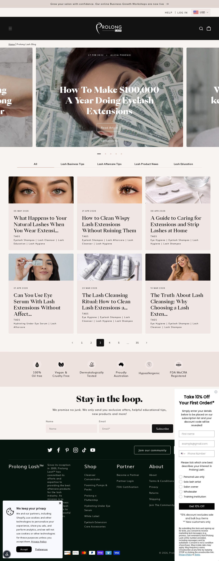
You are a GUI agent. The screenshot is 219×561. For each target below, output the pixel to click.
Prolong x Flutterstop (91, 497)
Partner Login (125, 480)
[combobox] (200, 12)
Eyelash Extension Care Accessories (95, 524)
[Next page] (146, 342)
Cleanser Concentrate (92, 477)
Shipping (154, 499)
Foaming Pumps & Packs (95, 487)
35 (137, 342)
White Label (91, 516)
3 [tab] (110, 153)
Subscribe (162, 429)
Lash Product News (146, 164)
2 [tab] (105, 153)
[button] (10, 28)
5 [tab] (121, 153)
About (153, 475)
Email (102, 421)
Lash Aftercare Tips (109, 164)
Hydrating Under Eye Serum (97, 508)
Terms (197, 554)
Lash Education (183, 164)
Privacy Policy (185, 554)
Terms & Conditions (161, 480)
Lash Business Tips (72, 164)
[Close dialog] (216, 392)
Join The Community (162, 505)
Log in (182, 12)
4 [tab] (116, 153)
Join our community (152, 450)
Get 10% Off (196, 506)
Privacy (153, 486)
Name (49, 421)
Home (12, 44)
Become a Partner (128, 475)
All (35, 164)
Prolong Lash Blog (26, 44)
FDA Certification (127, 486)
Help (168, 12)
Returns (154, 492)
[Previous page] (72, 342)
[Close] (60, 503)
